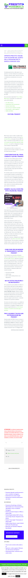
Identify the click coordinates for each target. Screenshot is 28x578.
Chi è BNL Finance (9, 102)
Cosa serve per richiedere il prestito (13, 107)
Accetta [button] (4, 573)
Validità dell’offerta (9, 110)
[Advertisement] (14, 26)
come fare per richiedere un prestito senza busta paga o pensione (13, 308)
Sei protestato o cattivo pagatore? (13, 109)
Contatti (18, 566)
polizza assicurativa (16, 238)
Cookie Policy (13, 566)
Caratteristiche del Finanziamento (12, 104)
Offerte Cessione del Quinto (13, 453)
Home (5, 50)
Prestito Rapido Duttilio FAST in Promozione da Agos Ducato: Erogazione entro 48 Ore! (15, 516)
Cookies (17, 576)
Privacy (8, 566)
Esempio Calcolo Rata (10, 106)
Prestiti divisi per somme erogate (13, 495)
